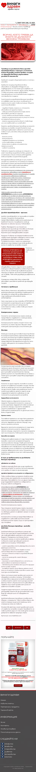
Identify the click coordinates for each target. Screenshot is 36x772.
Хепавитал (8, 746)
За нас (3, 722)
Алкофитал (8, 744)
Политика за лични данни (10, 732)
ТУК (31, 681)
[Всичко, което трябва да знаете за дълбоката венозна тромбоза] (18, 60)
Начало (3, 25)
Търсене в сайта (7, 710)
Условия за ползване (8, 729)
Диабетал (8, 752)
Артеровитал (12, 25)
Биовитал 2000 (19, 766)
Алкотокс (8, 757)
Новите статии (7, 703)
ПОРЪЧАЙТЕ (18, 685)
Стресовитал (9, 749)
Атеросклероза (6, 26)
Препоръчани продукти (10, 707)
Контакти (5, 725)
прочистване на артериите (12, 494)
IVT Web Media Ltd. (18, 768)
